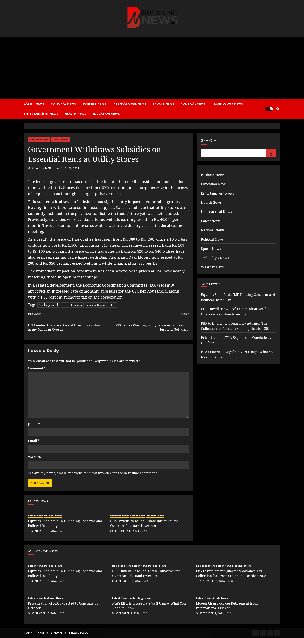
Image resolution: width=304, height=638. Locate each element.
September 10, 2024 (44, 531)
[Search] (271, 153)
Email (33, 440)
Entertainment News (41, 114)
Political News (193, 104)
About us (41, 633)
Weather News (213, 267)
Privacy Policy (78, 633)
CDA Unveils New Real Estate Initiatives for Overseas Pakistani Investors (144, 523)
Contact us (58, 633)
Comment (37, 368)
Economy (76, 305)
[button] (277, 109)
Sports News (163, 104)
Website (34, 457)
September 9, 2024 (127, 613)
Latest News (34, 104)
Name (34, 424)
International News (129, 104)
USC (113, 305)
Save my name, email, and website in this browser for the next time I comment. (95, 473)
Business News (94, 104)
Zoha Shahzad (41, 168)
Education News (106, 114)
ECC (65, 305)
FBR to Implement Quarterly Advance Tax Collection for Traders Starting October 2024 (231, 573)
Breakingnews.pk (49, 305)
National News (63, 104)
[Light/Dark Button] (269, 109)
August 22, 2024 (68, 168)
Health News (75, 114)
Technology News (227, 104)
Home (28, 633)
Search (209, 141)
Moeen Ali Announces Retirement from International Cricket (227, 605)
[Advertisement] (152, 68)
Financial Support (96, 305)
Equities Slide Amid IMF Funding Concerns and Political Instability (65, 523)
